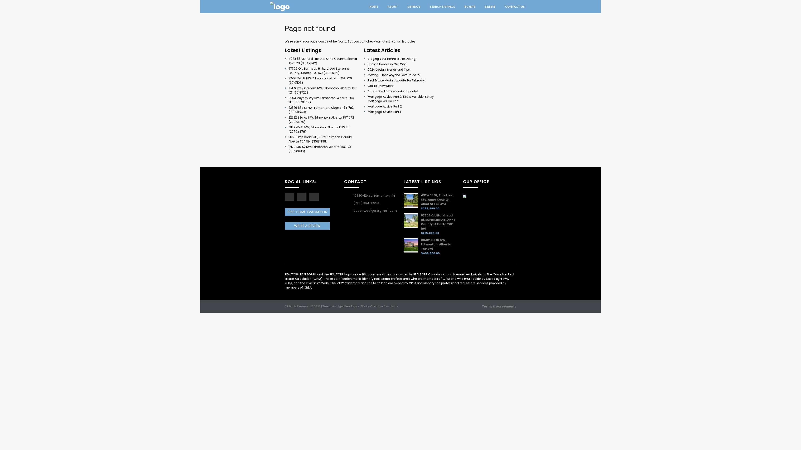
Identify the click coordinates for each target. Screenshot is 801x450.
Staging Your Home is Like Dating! (392, 59)
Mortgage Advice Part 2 (385, 106)
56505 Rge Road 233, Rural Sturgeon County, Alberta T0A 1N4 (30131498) (320, 139)
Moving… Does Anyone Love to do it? (394, 75)
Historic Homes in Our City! (387, 64)
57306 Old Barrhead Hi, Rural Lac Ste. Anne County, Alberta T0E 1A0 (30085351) (319, 70)
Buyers (470, 7)
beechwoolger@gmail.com (375, 211)
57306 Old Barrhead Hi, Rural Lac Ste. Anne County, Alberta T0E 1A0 (438, 222)
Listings (414, 7)
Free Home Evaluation (307, 212)
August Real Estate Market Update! (393, 91)
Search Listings (442, 7)
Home (373, 7)
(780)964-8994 (367, 203)
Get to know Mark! (381, 86)
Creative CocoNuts (384, 306)
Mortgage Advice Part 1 (384, 112)
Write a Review (307, 225)
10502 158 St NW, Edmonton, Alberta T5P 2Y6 (436, 244)
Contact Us (515, 7)
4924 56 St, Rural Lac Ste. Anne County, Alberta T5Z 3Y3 (437, 199)
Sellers (490, 7)
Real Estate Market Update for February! (397, 80)
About (393, 7)
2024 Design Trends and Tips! (389, 70)
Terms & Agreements (499, 306)
